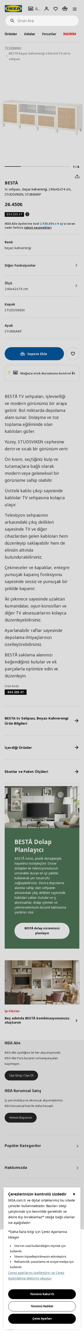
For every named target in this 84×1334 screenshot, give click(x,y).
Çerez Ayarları (42, 1318)
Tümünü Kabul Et (42, 1294)
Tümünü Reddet (42, 1306)
